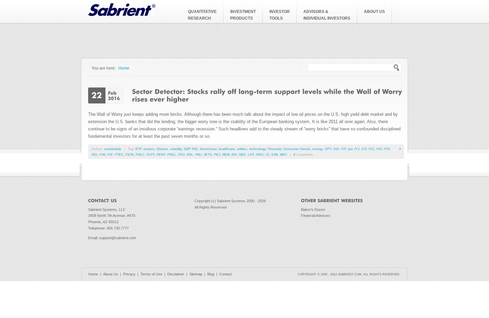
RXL (190, 154)
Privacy (129, 274)
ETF (138, 149)
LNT (251, 154)
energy (317, 149)
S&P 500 (191, 149)
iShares (162, 149)
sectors (148, 149)
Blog (210, 274)
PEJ (217, 154)
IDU (94, 154)
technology (257, 149)
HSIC (260, 154)
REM (226, 154)
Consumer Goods (296, 149)
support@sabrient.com (117, 238)
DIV (234, 154)
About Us (110, 274)
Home (123, 68)
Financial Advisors (315, 216)
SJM (274, 154)
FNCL (171, 154)
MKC (283, 154)
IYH (387, 149)
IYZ (364, 149)
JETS (208, 154)
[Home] (121, 14)
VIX (336, 149)
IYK (379, 149)
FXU (181, 154)
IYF (343, 149)
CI (267, 154)
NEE (242, 154)
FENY (161, 154)
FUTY (150, 154)
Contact (225, 274)
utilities (242, 149)
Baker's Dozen (313, 210)
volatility (176, 149)
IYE (110, 154)
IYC (371, 149)
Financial (274, 149)
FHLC (140, 154)
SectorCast (208, 149)
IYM (102, 154)
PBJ (198, 154)
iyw (350, 149)
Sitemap (195, 274)
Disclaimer (175, 274)
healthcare (227, 149)
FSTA (129, 154)
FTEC (119, 154)
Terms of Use (151, 274)
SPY (328, 149)
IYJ (356, 149)
